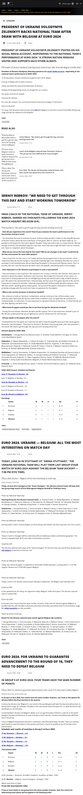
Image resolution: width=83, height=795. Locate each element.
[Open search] (60, 3)
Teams (16, 10)
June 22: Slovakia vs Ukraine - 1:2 (15, 382)
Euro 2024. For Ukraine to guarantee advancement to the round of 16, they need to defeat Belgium (37, 661)
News (10, 10)
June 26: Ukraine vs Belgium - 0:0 (15, 394)
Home (3, 10)
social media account (55, 71)
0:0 (36, 110)
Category (10, 21)
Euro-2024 (5, 122)
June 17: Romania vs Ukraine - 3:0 (15, 374)
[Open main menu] (4, 3)
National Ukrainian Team (10, 429)
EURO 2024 (25, 10)
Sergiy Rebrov (36, 429)
